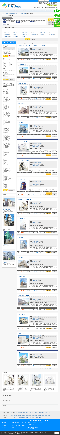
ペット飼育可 (6, 92)
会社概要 (4, 422)
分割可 (5, 105)
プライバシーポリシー (6, 424)
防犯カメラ (6, 172)
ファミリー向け (7, 121)
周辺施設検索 (24, 424)
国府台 (16, 29)
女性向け (6, 120)
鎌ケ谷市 (49, 412)
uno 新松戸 (5, 262)
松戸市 (33, 412)
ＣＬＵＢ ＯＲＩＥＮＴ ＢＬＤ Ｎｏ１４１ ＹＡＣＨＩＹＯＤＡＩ (32, 45)
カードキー (6, 112)
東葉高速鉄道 (28, 415)
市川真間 (25, 29)
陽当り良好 (6, 96)
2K (4, 62)
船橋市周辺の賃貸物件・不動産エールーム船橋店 (37, 420)
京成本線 (33, 49)
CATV (5, 163)
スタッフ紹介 (24, 422)
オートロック (6, 167)
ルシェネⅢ (20, 122)
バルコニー (6, 128)
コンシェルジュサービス (8, 178)
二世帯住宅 (6, 109)
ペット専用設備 (7, 93)
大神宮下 (52, 32)
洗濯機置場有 (6, 137)
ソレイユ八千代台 (21, 103)
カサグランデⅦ (21, 314)
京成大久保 (35, 34)
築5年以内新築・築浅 (15, 422)
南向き (5, 186)
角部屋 (5, 187)
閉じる (57, 432)
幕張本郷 (23, 417)
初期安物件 (14, 427)
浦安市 (45, 412)
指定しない (6, 83)
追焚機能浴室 (6, 145)
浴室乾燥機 (6, 146)
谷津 (15, 34)
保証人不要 (6, 100)
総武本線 (19, 415)
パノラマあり (6, 89)
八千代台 (52, 34)
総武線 (12, 415)
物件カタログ (5, 428)
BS (5, 162)
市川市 (15, 412)
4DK (11, 65)
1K (10, 59)
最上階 (5, 185)
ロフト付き (6, 124)
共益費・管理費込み (7, 53)
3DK (4, 64)
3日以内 (5, 84)
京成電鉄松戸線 (34, 415)
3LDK (11, 64)
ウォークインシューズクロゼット (9, 159)
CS (5, 161)
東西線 (46, 415)
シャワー (6, 151)
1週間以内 (12, 84)
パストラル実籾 (21, 276)
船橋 (11, 417)
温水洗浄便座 (6, 147)
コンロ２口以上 (7, 139)
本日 (11, 83)
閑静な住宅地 (6, 97)
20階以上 (6, 184)
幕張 (27, 417)
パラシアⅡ (20, 237)
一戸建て (5, 46)
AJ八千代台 (20, 257)
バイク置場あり (7, 135)
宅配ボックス (6, 169)
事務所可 (6, 101)
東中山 (16, 32)
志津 (24, 36)
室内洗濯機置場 (7, 122)
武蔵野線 (49, 415)
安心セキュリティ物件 (16, 425)
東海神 (37, 417)
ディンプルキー (7, 171)
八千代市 (35, 48)
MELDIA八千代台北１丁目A (23, 160)
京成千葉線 (23, 415)
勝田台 (16, 36)
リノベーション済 (7, 99)
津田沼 (17, 417)
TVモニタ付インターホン (8, 168)
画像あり (5, 88)
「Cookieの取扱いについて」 (12, 433)
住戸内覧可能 (6, 177)
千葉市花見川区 (36, 125)
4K (4, 65)
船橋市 (12, 412)
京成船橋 (43, 32)
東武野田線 (39, 415)
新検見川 (30, 417)
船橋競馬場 (8, 34)
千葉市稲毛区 (41, 412)
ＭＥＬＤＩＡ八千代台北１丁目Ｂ (25, 199)
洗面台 (5, 148)
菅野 (33, 29)
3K (10, 63)
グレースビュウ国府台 (6, 209)
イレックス (20, 352)
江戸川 (7, 29)
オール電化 (6, 130)
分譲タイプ (6, 106)
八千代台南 (39, 221)
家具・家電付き (7, 136)
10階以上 (6, 183)
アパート (5, 45)
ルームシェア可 (7, 116)
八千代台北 (39, 48)
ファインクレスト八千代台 (23, 295)
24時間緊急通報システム (8, 170)
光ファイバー (6, 164)
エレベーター (6, 131)
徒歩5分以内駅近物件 (15, 424)
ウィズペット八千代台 (22, 141)
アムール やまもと (22, 64)
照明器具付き (6, 132)
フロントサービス (7, 175)
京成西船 (25, 32)
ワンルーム (6, 59)
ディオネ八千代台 (21, 179)
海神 (33, 32)
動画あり (11, 88)
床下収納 (6, 155)
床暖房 (5, 154)
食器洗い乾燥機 (7, 140)
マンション (10, 45)
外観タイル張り (7, 138)
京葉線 (43, 415)
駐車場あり (6, 179)
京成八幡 (43, 29)
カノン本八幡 (5, 244)
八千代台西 (39, 106)
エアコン (6, 153)
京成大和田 (8, 36)
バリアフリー (6, 104)
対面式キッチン (7, 143)
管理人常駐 (6, 107)
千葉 (14, 417)
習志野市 (35, 279)
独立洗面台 (6, 152)
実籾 (42, 34)
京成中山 (7, 32)
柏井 (40, 125)
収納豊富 (6, 160)
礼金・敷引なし (6, 52)
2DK (11, 62)
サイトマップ (5, 427)
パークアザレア (21, 218)
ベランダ (6, 127)
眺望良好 (6, 108)
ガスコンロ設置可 (7, 115)
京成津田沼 (26, 34)
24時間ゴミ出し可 (7, 176)
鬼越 (51, 29)
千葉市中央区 (25, 412)
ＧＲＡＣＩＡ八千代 (22, 333)
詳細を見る (49, 59)
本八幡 (40, 417)
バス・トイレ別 (7, 144)
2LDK (5, 63)
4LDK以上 (5, 66)
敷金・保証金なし (7, 51)
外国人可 (6, 114)
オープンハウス (7, 113)
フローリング (6, 123)
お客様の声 (23, 425)
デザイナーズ (6, 98)
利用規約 (4, 425)
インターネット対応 (8, 165)
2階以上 (6, 180)
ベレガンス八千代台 (22, 83)
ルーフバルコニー (7, 129)
